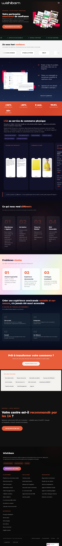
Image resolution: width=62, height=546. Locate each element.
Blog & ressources (21, 378)
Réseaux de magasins (28, 484)
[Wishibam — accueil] (11, 3)
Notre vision (6, 517)
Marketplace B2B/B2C (45, 382)
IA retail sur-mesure (8, 503)
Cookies (53, 538)
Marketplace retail (8, 487)
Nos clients (6, 524)
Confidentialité (45, 538)
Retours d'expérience (47, 484)
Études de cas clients (47, 481)
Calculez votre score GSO (10, 506)
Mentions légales (36, 538)
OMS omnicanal (32, 382)
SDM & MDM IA (7, 497)
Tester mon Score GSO (12, 428)
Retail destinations (27, 481)
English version (7, 530)
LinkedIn (7, 542)
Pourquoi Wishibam (8, 514)
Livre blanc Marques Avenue (49, 494)
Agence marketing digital (48, 491)
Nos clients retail (9, 378)
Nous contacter (7, 527)
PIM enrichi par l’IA (20, 382)
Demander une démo (34, 378)
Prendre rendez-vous (31, 363)
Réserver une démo (47, 497)
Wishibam (8, 453)
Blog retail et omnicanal (48, 478)
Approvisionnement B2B (28, 494)
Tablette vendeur (9, 386)
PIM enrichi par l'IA (7, 481)
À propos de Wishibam (49, 378)
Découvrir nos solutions (12, 26)
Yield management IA (9, 491)
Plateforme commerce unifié (11, 478)
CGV (58, 538)
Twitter (15, 542)
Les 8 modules (8, 382)
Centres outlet (26, 478)
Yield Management (22, 386)
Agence (32, 386)
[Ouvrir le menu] (58, 2)
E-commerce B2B (27, 491)
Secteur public (26, 497)
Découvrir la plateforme (46, 95)
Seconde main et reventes (29, 487)
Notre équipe (6, 521)
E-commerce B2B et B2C (9, 500)
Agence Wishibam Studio (48, 487)
